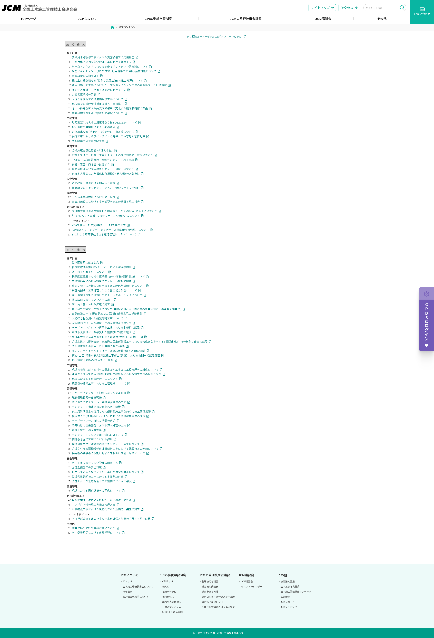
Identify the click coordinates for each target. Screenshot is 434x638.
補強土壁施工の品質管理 (87, 430)
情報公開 (127, 591)
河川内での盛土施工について (89, 272)
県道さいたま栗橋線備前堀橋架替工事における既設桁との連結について (115, 448)
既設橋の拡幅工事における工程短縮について (99, 383)
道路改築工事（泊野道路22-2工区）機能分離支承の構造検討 (107, 313)
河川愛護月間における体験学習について (96, 532)
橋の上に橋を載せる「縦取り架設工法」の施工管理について (107, 80)
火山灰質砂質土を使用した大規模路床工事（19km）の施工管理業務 (111, 411)
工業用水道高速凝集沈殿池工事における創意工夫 (102, 62)
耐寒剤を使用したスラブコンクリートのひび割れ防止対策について (112, 155)
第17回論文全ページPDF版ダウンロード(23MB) (214, 36)
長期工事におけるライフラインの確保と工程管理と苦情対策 (108, 136)
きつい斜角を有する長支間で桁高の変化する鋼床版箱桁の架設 (110, 108)
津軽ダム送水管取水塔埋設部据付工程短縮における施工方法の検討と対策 (116, 374)
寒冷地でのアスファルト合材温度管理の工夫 (99, 402)
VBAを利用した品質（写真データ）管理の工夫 (99, 225)
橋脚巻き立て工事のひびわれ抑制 (92, 439)
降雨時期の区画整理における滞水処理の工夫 (99, 425)
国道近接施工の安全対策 (87, 467)
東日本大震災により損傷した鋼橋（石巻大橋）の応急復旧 (106, 174)
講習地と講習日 (210, 586)
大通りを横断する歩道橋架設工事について (97, 99)
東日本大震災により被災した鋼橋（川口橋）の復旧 (102, 332)
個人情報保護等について (136, 596)
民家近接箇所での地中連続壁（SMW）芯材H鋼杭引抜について (108, 276)
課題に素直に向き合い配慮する (91, 164)
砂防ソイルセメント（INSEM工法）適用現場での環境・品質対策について (114, 71)
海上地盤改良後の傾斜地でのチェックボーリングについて (107, 295)
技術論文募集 (288, 581)
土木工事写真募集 (290, 586)
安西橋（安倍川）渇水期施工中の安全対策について (102, 323)
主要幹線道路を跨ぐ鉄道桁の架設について (97, 113)
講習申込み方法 (210, 591)
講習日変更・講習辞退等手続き (218, 596)
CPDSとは (167, 581)
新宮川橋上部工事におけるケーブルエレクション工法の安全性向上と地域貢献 (119, 85)
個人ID (165, 586)
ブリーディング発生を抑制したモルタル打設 (99, 393)
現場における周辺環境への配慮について (96, 490)
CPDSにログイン (426, 319)
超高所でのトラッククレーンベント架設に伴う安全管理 (106, 188)
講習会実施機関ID (171, 601)
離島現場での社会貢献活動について (93, 528)
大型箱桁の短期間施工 (85, 76)
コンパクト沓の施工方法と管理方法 (93, 504)
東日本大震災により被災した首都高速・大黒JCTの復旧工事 (107, 337)
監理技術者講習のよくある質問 (218, 606)
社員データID (169, 591)
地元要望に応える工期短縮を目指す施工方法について (104, 122)
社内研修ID (168, 596)
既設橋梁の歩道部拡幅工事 (88, 141)
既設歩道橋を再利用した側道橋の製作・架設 (98, 346)
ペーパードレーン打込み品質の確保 (93, 420)
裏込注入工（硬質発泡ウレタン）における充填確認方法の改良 (108, 416)
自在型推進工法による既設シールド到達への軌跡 (102, 500)
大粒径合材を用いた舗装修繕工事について (97, 318)
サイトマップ (320, 7)
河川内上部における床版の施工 (91, 304)
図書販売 (285, 596)
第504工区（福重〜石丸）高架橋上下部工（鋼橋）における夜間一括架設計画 (116, 355)
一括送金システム (171, 606)
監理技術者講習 (210, 581)
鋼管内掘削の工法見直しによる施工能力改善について (104, 290)
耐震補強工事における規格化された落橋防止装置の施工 (106, 509)
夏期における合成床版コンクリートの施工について (103, 169)
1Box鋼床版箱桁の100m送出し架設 (92, 360)
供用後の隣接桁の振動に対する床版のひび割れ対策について (108, 453)
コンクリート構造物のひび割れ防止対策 (96, 407)
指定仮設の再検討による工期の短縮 (93, 127)
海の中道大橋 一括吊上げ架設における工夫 (99, 90)
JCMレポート (288, 601)
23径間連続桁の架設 (84, 94)
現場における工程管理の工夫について (95, 379)
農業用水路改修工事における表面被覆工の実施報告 (103, 57)
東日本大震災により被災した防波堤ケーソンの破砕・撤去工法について (114, 211)
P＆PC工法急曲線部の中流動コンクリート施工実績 (103, 160)
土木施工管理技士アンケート (296, 591)
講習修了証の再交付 (212, 601)
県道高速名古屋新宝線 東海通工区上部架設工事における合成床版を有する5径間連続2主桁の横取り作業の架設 (140, 341)
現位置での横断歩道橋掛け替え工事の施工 (97, 104)
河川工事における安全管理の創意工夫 (95, 463)
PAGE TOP (418, 562)
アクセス (347, 7)
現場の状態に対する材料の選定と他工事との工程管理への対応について (115, 369)
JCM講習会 (247, 581)
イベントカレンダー (251, 586)
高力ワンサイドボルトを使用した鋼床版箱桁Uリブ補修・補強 (108, 351)
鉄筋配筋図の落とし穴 (85, 262)
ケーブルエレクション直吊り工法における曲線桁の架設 (106, 327)
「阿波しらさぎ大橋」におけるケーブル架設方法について (106, 216)
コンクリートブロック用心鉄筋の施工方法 (97, 435)
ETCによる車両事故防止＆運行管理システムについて (104, 234)
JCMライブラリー (290, 606)
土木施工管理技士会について (138, 586)
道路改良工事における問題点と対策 (93, 183)
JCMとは (127, 581)
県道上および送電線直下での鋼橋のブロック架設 (102, 481)
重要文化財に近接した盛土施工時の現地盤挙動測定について (108, 286)
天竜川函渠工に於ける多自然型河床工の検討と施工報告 (106, 201)
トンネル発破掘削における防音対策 (93, 197)
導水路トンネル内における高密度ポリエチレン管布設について (110, 66)
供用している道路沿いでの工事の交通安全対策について (106, 472)
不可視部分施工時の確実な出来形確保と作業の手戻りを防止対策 (111, 519)
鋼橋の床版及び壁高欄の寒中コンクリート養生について (106, 444)
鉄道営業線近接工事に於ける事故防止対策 (97, 476)
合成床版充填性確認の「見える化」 (92, 150)
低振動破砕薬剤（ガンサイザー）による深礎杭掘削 (102, 267)
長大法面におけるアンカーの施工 (92, 300)
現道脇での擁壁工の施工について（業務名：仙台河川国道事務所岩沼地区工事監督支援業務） (127, 309)
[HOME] (112, 27)
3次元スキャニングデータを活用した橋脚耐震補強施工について (110, 230)
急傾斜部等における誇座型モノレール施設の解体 (102, 281)
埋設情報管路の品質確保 (87, 397)
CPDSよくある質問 (172, 612)
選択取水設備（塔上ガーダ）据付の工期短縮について (103, 132)
